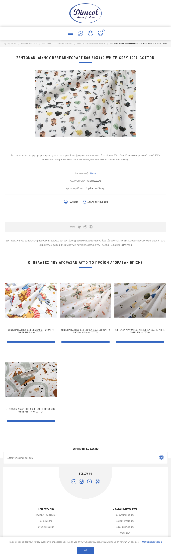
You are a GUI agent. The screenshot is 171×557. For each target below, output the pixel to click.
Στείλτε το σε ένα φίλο (98, 202)
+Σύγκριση (73, 202)
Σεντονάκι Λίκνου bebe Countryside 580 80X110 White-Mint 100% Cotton (31, 410)
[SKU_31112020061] (85, 300)
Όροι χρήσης (46, 521)
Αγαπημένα (125, 533)
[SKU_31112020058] (140, 300)
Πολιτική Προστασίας (46, 515)
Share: (72, 227)
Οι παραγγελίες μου (125, 527)
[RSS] (97, 482)
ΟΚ (85, 550)
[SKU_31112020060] (31, 300)
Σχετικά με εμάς (46, 527)
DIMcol (93, 173)
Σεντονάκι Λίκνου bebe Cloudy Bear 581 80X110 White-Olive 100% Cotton (85, 331)
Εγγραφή (161, 458)
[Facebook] (74, 482)
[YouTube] (89, 482)
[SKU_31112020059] (31, 379)
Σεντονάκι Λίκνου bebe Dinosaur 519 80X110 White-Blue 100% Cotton (31, 331)
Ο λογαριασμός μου (125, 515)
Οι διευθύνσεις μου (125, 521)
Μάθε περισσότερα (152, 542)
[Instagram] (81, 482)
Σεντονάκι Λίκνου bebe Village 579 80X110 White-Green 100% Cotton (140, 331)
